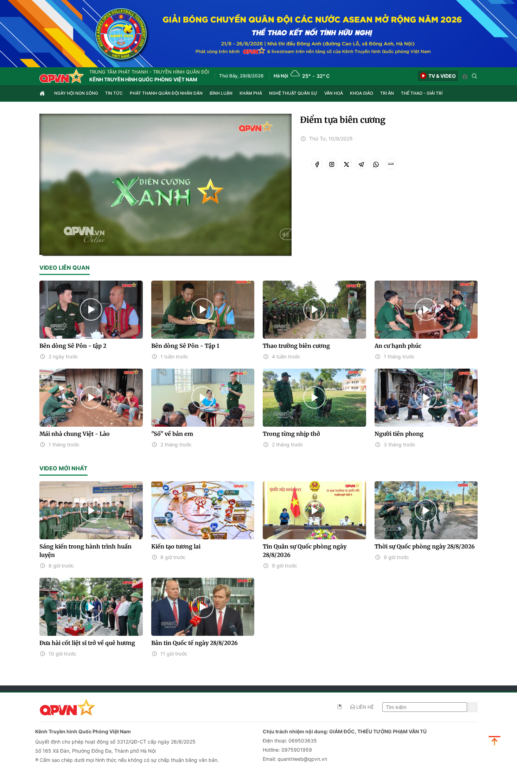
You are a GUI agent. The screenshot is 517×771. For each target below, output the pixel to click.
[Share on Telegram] (361, 163)
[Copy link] (391, 164)
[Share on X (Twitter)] (346, 163)
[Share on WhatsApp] (376, 163)
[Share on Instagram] (331, 163)
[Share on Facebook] (317, 163)
